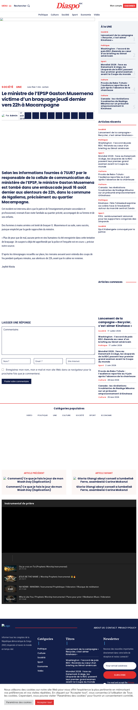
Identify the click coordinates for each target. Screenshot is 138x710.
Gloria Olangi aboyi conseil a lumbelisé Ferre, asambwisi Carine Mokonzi (104, 488)
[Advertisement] (48, 140)
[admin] (4, 115)
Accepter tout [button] (44, 702)
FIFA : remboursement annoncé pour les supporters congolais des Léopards (117, 219)
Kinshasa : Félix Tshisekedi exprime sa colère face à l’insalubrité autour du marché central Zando (117, 205)
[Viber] (51, 115)
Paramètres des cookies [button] (18, 702)
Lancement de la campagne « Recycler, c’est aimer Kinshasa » (117, 38)
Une (19, 87)
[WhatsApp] (43, 115)
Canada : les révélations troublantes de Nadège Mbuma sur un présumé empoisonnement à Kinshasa (115, 103)
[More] (97, 115)
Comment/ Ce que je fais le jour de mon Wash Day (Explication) (34, 488)
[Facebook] (28, 115)
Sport (103, 61)
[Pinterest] (59, 115)
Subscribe (120, 675)
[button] (22, 6)
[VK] (90, 115)
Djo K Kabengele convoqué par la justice (116, 231)
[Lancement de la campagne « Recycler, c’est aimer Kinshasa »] (117, 301)
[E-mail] (82, 115)
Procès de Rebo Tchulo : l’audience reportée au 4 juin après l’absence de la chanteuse (115, 87)
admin (14, 115)
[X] (35, 115)
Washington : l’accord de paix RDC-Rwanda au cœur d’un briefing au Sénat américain (116, 52)
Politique (105, 45)
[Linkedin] (66, 115)
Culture (104, 80)
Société (7, 87)
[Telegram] (74, 115)
